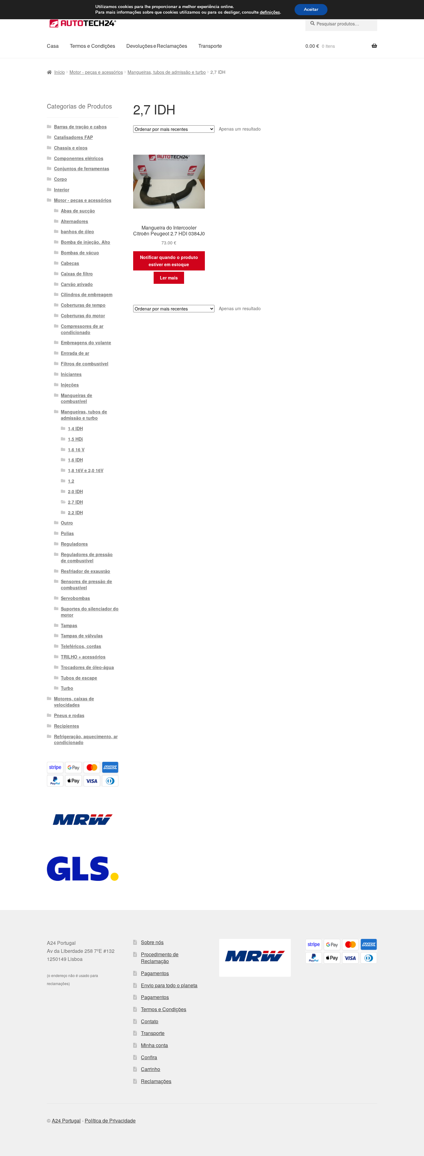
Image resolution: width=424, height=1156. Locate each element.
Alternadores (74, 221)
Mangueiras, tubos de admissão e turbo (167, 72)
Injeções (70, 385)
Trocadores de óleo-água (87, 667)
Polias (67, 533)
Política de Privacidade (110, 1120)
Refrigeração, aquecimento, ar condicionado (86, 739)
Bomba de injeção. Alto (85, 242)
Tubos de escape (79, 678)
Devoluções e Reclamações (156, 45)
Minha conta (154, 1045)
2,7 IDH (75, 502)
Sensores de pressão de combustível (86, 584)
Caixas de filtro (77, 273)
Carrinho (150, 1069)
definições (270, 12)
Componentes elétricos (78, 158)
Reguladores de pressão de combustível (87, 557)
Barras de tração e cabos (80, 126)
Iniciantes (71, 374)
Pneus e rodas (69, 715)
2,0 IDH (75, 491)
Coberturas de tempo (83, 305)
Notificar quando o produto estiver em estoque (169, 260)
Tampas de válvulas (82, 635)
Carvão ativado (77, 284)
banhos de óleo (77, 231)
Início (59, 72)
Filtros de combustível (84, 363)
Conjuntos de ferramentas (81, 168)
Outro (67, 523)
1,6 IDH (75, 460)
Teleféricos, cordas (81, 646)
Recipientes (66, 726)
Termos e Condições (92, 45)
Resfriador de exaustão (85, 571)
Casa (53, 45)
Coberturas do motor (83, 315)
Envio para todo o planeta (169, 985)
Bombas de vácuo (80, 252)
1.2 (71, 481)
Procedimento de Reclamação (159, 958)
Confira (149, 1057)
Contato (149, 1021)
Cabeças (70, 263)
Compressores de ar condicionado (82, 329)
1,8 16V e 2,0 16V (85, 470)
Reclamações (156, 1081)
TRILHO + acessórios (83, 657)
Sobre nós (152, 942)
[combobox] (341, 23)
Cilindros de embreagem (86, 294)
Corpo (60, 179)
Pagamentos (155, 973)
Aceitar (311, 9)
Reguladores (74, 544)
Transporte (210, 45)
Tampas (69, 625)
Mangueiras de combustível (76, 398)
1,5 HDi (75, 439)
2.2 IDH (75, 512)
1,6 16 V (76, 449)
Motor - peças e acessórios (96, 72)
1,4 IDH (75, 428)
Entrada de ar (75, 353)
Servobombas (75, 598)
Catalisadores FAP (73, 137)
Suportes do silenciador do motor (90, 611)
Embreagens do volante (86, 342)
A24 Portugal (66, 1120)
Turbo (67, 688)
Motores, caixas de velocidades (74, 701)
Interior (61, 189)
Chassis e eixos (71, 148)
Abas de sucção (78, 211)
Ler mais (169, 277)
